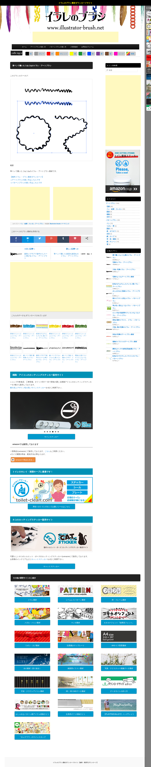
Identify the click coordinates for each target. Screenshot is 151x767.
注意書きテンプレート (75, 645)
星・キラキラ (111, 231)
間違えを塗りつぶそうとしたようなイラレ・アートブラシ (80, 358)
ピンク (121, 53)
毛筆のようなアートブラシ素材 (123, 276)
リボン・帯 (110, 226)
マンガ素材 (75, 622)
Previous (6, 410)
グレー (41, 53)
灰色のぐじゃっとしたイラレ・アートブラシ (15, 357)
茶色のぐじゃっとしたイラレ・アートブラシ (15, 336)
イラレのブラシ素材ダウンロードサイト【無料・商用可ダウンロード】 (75, 762)
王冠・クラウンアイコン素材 (32, 691)
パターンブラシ (111, 220)
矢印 (108, 217)
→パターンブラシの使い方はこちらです (26, 182)
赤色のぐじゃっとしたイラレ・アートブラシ (67, 336)
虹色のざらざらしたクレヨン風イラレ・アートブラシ (41, 336)
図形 (108, 211)
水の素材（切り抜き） (32, 668)
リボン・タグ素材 (32, 645)
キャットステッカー (39, 559)
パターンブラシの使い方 (57, 47)
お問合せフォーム (87, 47)
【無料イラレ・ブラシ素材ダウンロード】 (27, 176)
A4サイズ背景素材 (119, 645)
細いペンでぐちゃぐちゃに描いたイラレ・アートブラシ (54, 358)
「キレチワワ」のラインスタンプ (32, 737)
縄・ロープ (110, 236)
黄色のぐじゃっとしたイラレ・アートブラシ (54, 336)
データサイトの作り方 (119, 691)
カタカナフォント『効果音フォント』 (119, 622)
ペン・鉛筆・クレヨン (27, 224)
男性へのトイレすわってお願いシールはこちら (51, 506)
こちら (47, 451)
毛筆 (108, 206)
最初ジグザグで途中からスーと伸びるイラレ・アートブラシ (35, 253)
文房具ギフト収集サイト (75, 714)
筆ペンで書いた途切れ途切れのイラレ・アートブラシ (66, 252)
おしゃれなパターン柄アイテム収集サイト (32, 714)
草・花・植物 (111, 239)
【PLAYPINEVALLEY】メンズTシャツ (119, 714)
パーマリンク (65, 224)
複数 (132, 53)
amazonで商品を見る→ (25, 459)
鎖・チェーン (111, 241)
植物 (108, 214)
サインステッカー (51, 436)
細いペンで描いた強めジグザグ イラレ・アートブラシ (67, 358)
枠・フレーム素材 (119, 599)
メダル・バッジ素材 (32, 622)
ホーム (24, 47)
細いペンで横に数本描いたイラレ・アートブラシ (28, 357)
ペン (108, 223)
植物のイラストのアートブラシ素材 (125, 341)
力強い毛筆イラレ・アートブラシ (124, 269)
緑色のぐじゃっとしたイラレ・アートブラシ (80, 336)
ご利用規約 (74, 47)
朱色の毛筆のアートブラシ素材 (123, 334)
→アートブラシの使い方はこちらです (25, 179)
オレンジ (63, 53)
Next (97, 410)
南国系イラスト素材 (76, 668)
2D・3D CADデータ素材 (75, 691)
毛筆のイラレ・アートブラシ (122, 262)
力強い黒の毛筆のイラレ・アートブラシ (126, 327)
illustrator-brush (55, 224)
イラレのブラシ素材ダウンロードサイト (75, 2)
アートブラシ (39, 224)
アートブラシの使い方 (38, 47)
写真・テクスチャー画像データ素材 (119, 668)
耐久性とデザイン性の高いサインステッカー (28, 387)
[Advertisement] (75, 37)
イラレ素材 (32, 599)
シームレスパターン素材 (75, 599)
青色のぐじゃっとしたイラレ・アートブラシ (28, 336)
